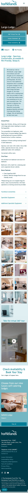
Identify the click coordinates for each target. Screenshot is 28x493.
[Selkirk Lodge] (14, 402)
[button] (14, 191)
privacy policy (12, 487)
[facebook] (2, 473)
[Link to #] (24, 3)
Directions (4, 446)
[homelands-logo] (9, 1)
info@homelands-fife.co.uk (9, 451)
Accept (4, 489)
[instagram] (5, 473)
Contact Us (4, 453)
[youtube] (8, 473)
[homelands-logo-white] (9, 431)
